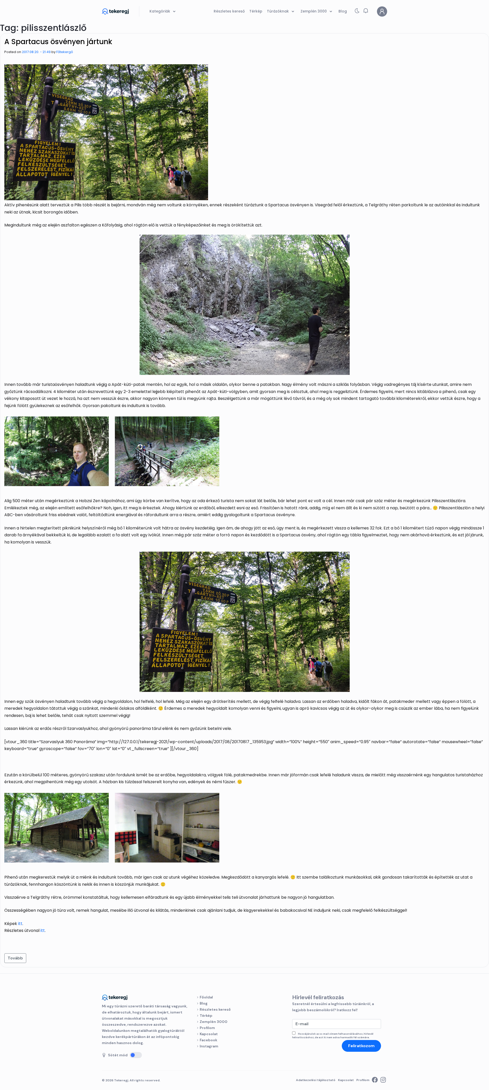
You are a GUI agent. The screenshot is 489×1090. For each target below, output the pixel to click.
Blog (204, 1003)
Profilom (207, 1027)
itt (20, 924)
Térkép (206, 1015)
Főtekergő (64, 51)
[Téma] (357, 12)
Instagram (209, 1046)
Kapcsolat (209, 1034)
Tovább (15, 958)
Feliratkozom (361, 1045)
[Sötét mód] (136, 1055)
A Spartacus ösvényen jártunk (58, 42)
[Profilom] (382, 11)
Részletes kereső (215, 1009)
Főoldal (206, 997)
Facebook (208, 1040)
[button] (366, 11)
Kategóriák (160, 11)
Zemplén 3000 (213, 1021)
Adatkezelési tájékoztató (315, 1080)
